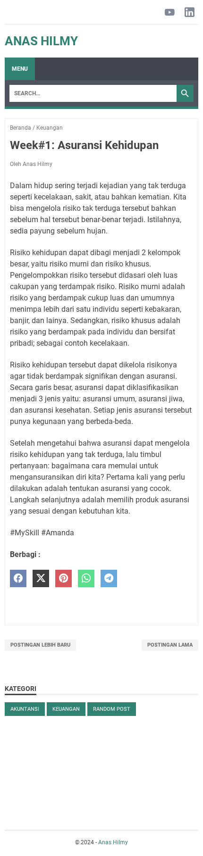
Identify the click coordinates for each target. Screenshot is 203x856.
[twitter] (41, 578)
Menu (20, 69)
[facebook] (18, 578)
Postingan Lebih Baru (40, 645)
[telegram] (109, 578)
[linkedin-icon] (189, 13)
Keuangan (66, 709)
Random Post (111, 709)
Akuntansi (24, 709)
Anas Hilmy (41, 41)
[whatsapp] (86, 578)
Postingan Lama (170, 645)
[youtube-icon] (169, 13)
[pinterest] (63, 578)
